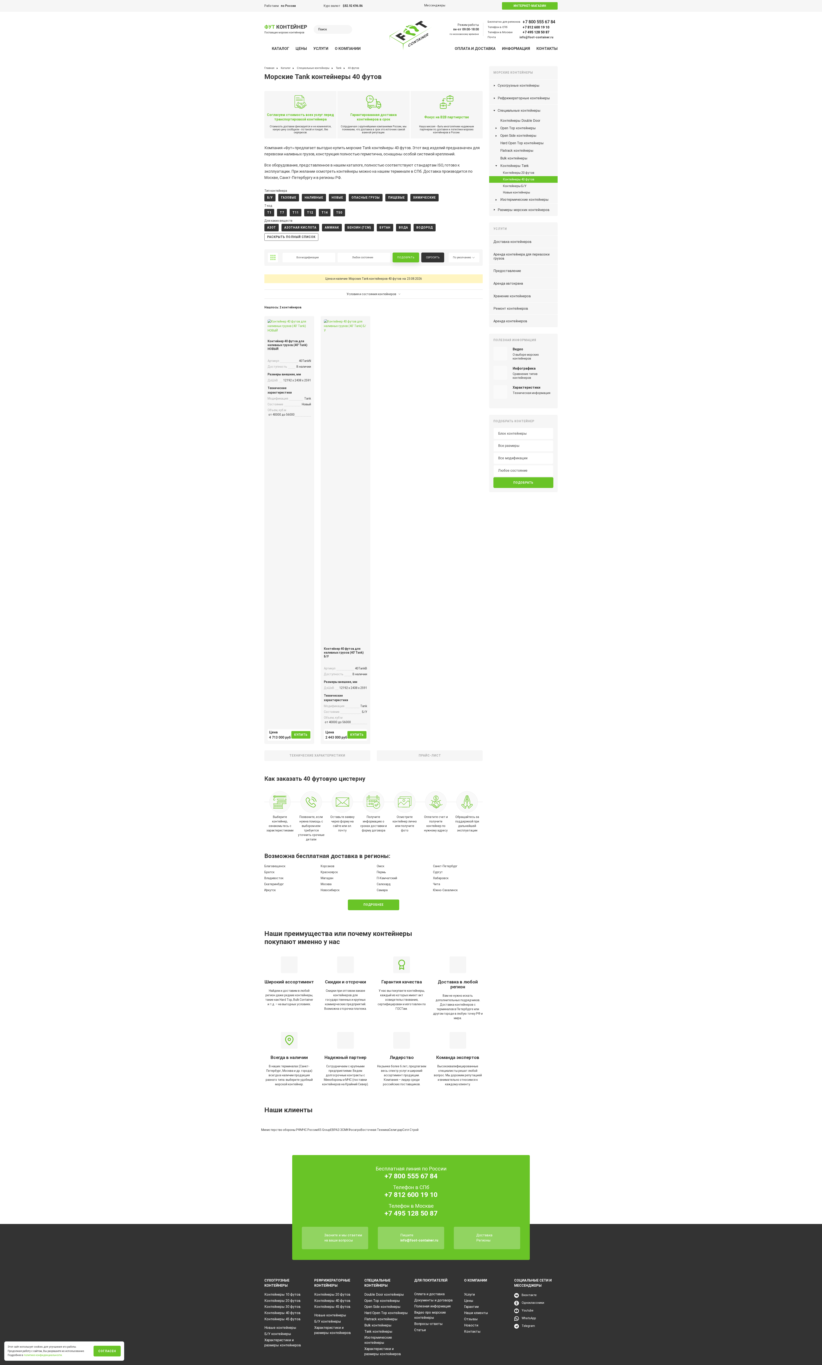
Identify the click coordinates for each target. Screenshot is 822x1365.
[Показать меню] (267, 48)
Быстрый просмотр (289, 327)
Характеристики (526, 387)
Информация (516, 48)
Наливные (314, 197)
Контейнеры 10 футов (282, 1294)
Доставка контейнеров (512, 242)
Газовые (288, 197)
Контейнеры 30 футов (282, 1307)
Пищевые (396, 197)
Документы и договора (433, 1300)
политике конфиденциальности (43, 1355)
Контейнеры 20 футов (518, 172)
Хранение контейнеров (512, 296)
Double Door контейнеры (384, 1294)
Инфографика (524, 368)
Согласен (107, 1351)
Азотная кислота (300, 227)
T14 (325, 212)
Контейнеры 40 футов (518, 179)
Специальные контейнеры (519, 111)
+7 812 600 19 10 (536, 27)
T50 (339, 212)
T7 (282, 212)
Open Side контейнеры (518, 136)
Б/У (270, 197)
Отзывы (471, 1319)
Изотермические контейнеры (524, 200)
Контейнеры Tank (514, 166)
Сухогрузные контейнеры (518, 85)
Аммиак (332, 227)
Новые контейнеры (516, 192)
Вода (403, 227)
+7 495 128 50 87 (536, 32)
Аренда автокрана (508, 283)
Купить (301, 734)
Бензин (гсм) (359, 227)
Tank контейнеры (378, 1331)
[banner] (411, 35)
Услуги (320, 48)
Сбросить (432, 257)
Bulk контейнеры (513, 158)
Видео (518, 349)
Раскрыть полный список (291, 237)
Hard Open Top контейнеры (522, 143)
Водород (424, 227)
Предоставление (507, 271)
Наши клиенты (476, 1313)
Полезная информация (432, 1306)
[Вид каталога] (273, 258)
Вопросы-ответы (428, 1324)
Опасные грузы (365, 197)
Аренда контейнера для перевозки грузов (521, 256)
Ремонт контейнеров (510, 308)
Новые (337, 197)
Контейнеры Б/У (514, 186)
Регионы (483, 1240)
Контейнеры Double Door (520, 121)
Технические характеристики (317, 755)
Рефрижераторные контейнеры (524, 98)
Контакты (547, 48)
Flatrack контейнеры (516, 151)
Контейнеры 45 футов (282, 1319)
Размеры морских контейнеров (523, 210)
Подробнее (373, 904)
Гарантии (471, 1307)
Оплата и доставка (475, 48)
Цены (301, 48)
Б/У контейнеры (277, 1334)
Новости (471, 1325)
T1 (269, 212)
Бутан (385, 227)
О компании (348, 48)
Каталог (280, 48)
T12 (310, 212)
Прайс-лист (430, 755)
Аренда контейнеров (510, 321)
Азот (271, 227)
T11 (295, 212)
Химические (424, 197)
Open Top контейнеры (518, 128)
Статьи (420, 1330)
